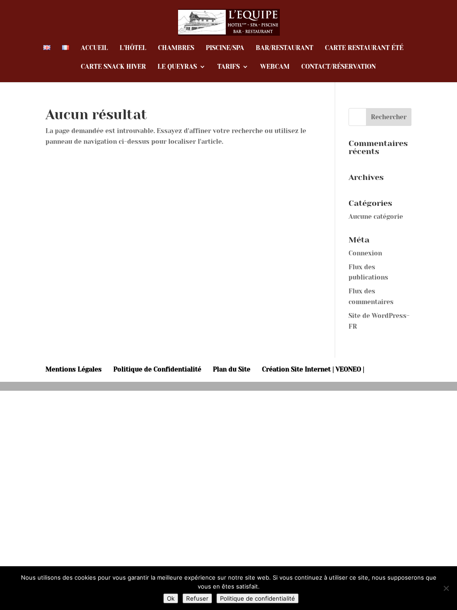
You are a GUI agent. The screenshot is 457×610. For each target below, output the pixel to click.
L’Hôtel (133, 48)
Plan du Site (231, 369)
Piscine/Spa (225, 48)
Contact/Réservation (338, 66)
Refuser (197, 598)
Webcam (275, 66)
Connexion (365, 253)
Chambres (176, 48)
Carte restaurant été (364, 48)
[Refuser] (445, 588)
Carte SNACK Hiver (113, 66)
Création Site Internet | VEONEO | (313, 369)
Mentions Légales (74, 369)
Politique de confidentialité (257, 598)
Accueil (94, 48)
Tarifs (228, 66)
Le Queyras (177, 66)
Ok (170, 598)
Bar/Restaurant (284, 48)
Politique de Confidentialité (157, 369)
